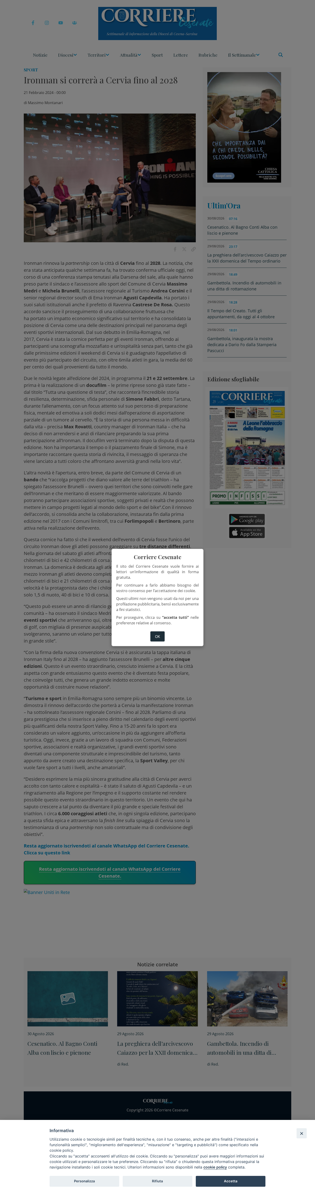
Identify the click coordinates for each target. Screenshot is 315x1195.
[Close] (302, 1133)
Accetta (230, 1181)
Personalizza (84, 1181)
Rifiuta (157, 1181)
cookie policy (215, 1167)
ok (157, 636)
